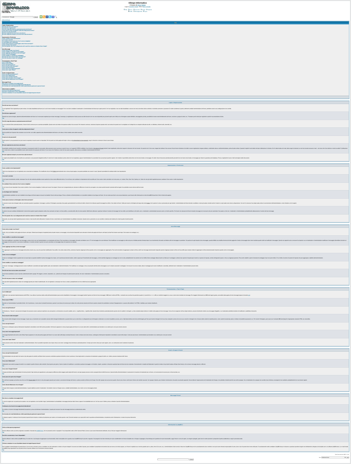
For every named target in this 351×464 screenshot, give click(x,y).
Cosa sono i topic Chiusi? (8, 70)
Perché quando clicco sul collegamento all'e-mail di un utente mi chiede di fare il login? (24, 46)
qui (249, 295)
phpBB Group (39, 430)
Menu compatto (146, 6)
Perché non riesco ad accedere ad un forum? (14, 56)
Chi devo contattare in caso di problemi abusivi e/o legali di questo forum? (21, 92)
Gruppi (143, 9)
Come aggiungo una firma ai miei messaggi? (13, 53)
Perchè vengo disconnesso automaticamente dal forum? (17, 29)
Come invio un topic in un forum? (10, 50)
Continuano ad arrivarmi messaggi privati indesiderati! (16, 84)
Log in (146, 11)
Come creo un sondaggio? (9, 54)
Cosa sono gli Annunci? (8, 67)
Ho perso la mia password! (9, 31)
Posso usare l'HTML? (7, 63)
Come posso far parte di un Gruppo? (11, 78)
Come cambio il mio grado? (9, 45)
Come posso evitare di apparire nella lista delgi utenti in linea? (18, 30)
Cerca (131, 9)
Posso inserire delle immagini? (10, 66)
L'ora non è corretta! (7, 39)
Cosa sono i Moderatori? (8, 75)
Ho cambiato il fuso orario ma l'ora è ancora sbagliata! (16, 41)
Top (3, 110)
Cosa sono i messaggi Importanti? (11, 68)
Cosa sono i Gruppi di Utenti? (9, 76)
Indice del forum (6, 20)
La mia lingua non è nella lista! (10, 42)
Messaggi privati (138, 11)
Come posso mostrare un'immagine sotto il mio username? (17, 43)
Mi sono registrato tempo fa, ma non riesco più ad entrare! (17, 34)
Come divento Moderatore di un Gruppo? (12, 79)
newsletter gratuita (133, 6)
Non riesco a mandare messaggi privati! (12, 83)
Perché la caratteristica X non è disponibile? (13, 91)
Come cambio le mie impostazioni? (11, 38)
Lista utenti (137, 9)
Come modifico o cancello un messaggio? (13, 51)
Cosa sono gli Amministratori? (10, 74)
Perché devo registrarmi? (9, 28)
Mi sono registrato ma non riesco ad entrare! (13, 33)
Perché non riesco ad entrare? (10, 26)
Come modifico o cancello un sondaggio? (13, 55)
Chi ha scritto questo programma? (11, 90)
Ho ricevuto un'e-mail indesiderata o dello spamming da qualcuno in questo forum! (23, 86)
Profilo (131, 11)
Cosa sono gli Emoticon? (8, 64)
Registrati (150, 9)
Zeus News (141, 5)
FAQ (126, 9)
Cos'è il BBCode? (6, 62)
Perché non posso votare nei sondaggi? (12, 58)
